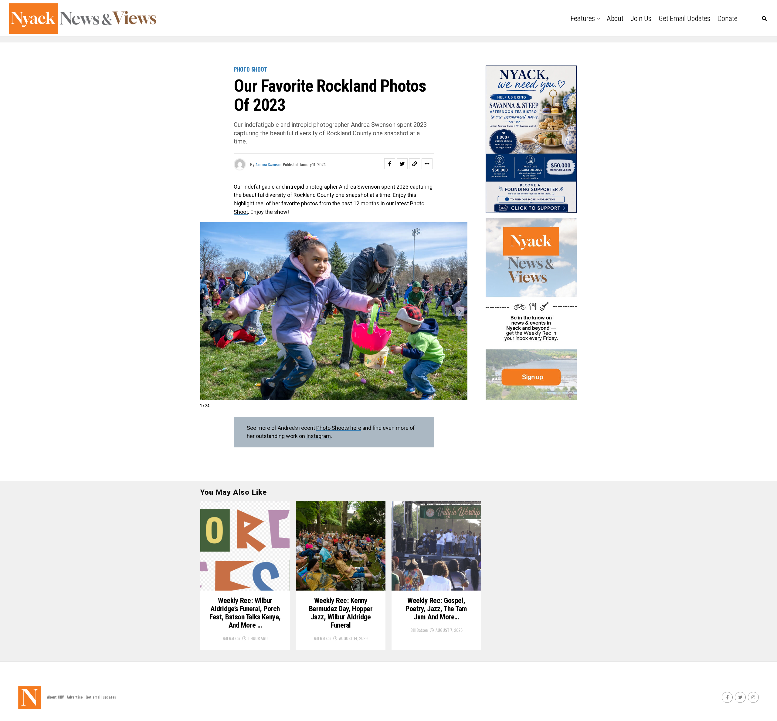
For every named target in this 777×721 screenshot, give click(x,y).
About (615, 18)
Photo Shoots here (338, 428)
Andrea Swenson (268, 164)
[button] (207, 311)
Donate (728, 18)
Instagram (318, 436)
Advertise (75, 696)
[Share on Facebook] (389, 163)
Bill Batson (231, 638)
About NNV (55, 696)
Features (583, 18)
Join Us (641, 18)
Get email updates (684, 18)
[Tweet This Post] (402, 163)
